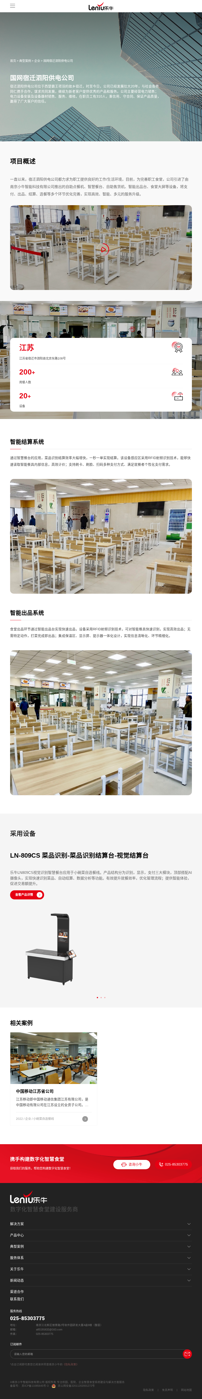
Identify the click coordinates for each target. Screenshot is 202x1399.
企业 (37, 61)
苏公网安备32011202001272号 (76, 1385)
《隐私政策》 (71, 1364)
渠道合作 (17, 1292)
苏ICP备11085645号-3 (35, 1385)
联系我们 (17, 1299)
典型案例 (25, 61)
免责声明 (167, 1389)
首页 (13, 61)
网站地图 (186, 1389)
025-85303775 (176, 1164)
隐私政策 (148, 1389)
